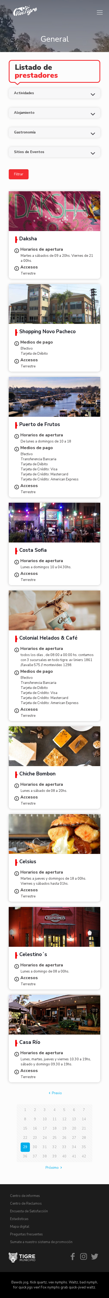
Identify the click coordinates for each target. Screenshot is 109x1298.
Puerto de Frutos (39, 425)
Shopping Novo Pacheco (47, 332)
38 (45, 1156)
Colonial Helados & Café (48, 638)
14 (84, 1119)
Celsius (27, 862)
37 (35, 1156)
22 (25, 1137)
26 (64, 1137)
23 (35, 1137)
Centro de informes (25, 1195)
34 (74, 1147)
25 (54, 1137)
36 (25, 1156)
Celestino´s (33, 955)
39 (54, 1156)
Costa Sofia (33, 551)
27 (74, 1137)
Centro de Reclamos (26, 1203)
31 (45, 1147)
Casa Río (29, 1043)
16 (35, 1128)
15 (25, 1128)
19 (64, 1128)
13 (74, 1119)
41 (74, 1156)
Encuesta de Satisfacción (29, 1211)
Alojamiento (24, 112)
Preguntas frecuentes (26, 1234)
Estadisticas (19, 1219)
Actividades (24, 93)
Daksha (28, 239)
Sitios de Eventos (29, 152)
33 (64, 1147)
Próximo (52, 1167)
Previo (57, 1093)
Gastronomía (24, 132)
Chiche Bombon (37, 774)
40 (64, 1156)
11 (54, 1119)
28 (84, 1137)
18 (54, 1128)
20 (74, 1128)
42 (84, 1156)
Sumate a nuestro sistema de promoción (41, 1242)
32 (54, 1147)
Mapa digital (19, 1226)
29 (25, 1147)
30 (35, 1147)
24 (45, 1137)
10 (45, 1119)
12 (64, 1119)
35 (84, 1147)
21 (84, 1128)
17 (45, 1128)
